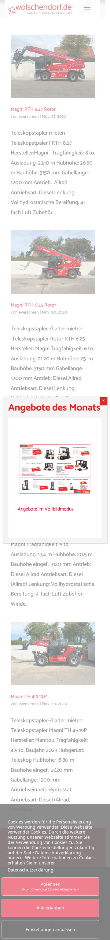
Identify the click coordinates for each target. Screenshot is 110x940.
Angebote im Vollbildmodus (46, 509)
